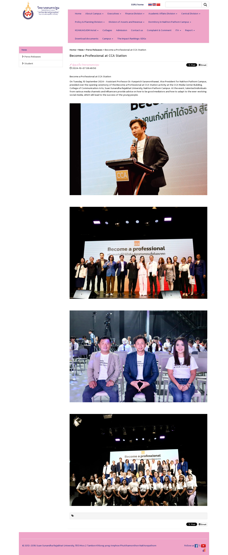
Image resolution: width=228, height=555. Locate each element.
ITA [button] (177, 30)
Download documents (86, 38)
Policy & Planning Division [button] (89, 22)
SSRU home (137, 4)
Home (78, 13)
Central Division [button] (190, 13)
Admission (121, 30)
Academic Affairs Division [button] (162, 13)
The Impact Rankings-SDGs (131, 38)
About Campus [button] (93, 13)
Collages (107, 30)
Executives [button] (113, 13)
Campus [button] (106, 38)
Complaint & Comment (159, 30)
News (24, 50)
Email (203, 65)
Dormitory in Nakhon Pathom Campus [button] (168, 22)
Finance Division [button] (134, 13)
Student (28, 63)
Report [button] (189, 30)
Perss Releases (32, 56)
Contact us (137, 30)
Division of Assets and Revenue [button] (126, 22)
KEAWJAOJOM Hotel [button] (86, 30)
